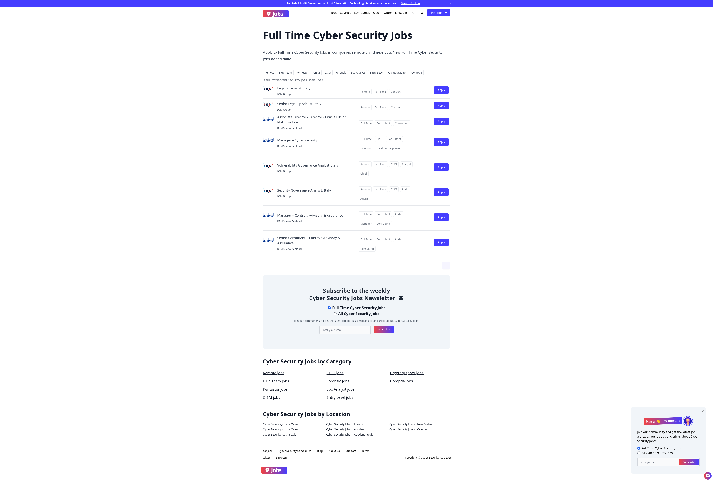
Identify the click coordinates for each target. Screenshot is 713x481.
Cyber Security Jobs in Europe (344, 424)
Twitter (387, 13)
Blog (376, 13)
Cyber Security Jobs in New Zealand (411, 424)
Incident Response (388, 148)
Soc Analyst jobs (340, 389)
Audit (405, 189)
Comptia (416, 72)
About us (334, 451)
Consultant (383, 123)
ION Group (284, 94)
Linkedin (401, 13)
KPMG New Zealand (289, 128)
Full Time (380, 91)
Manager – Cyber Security (297, 140)
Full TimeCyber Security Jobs (358, 307)
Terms (365, 451)
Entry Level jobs (340, 397)
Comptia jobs (401, 381)
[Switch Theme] (412, 12)
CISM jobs (271, 397)
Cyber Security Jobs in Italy (279, 434)
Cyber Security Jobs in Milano (281, 429)
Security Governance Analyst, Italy (304, 190)
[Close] (702, 411)
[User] (420, 12)
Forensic (341, 72)
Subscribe (383, 329)
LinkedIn (281, 457)
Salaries (345, 13)
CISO (328, 72)
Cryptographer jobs (407, 372)
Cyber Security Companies (295, 451)
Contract (396, 91)
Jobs (334, 13)
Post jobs (437, 12)
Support (351, 451)
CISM (316, 72)
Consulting (401, 123)
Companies (362, 13)
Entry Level (376, 72)
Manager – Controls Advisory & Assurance (310, 215)
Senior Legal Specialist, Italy (299, 104)
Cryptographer (397, 72)
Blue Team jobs (276, 381)
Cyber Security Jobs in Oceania (408, 429)
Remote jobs (273, 372)
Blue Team (285, 72)
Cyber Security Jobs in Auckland (346, 429)
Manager (366, 148)
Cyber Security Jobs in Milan (280, 424)
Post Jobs (267, 451)
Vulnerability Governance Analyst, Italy (307, 165)
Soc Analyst (358, 72)
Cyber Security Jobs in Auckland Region (350, 434)
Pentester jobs (275, 389)
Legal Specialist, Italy (293, 88)
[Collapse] (708, 476)
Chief (363, 173)
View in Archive (410, 3)
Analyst (406, 164)
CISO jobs (335, 372)
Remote (269, 72)
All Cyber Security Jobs (358, 313)
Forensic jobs (338, 381)
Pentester (303, 72)
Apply (441, 90)
